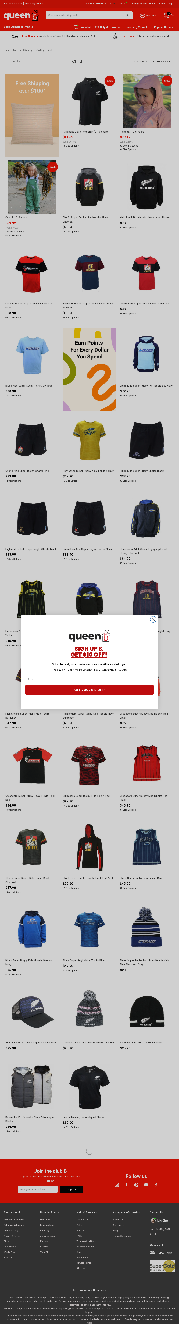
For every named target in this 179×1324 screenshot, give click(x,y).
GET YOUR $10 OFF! (89, 690)
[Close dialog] (153, 619)
